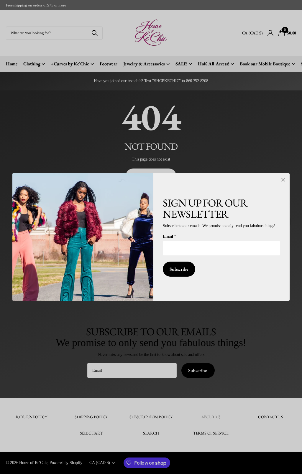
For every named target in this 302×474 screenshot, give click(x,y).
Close (283, 179)
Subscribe (179, 269)
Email (169, 236)
